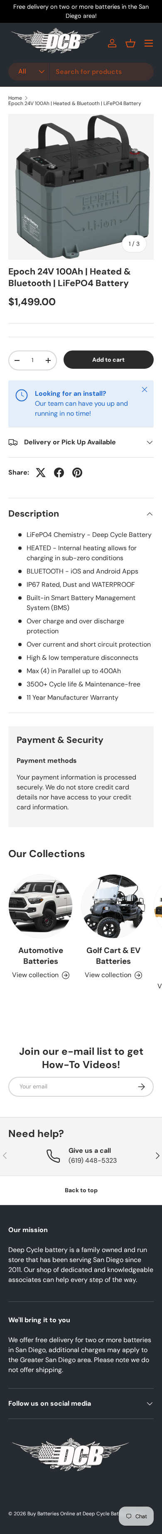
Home (15, 98)
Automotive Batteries (40, 955)
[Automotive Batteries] (40, 906)
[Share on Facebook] (59, 472)
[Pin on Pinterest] (77, 472)
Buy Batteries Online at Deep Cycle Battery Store (85, 1513)
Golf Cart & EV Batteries (113, 955)
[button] (130, 43)
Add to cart (108, 359)
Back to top (81, 1190)
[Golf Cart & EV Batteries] (113, 906)
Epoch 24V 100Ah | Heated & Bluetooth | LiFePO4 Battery (74, 103)
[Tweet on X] (41, 472)
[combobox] (81, 72)
